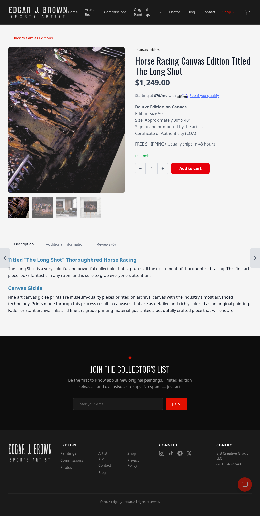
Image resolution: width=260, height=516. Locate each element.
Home (73, 12)
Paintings (68, 453)
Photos (175, 12)
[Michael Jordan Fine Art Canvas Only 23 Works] (255, 258)
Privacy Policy (133, 463)
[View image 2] (42, 207)
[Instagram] (161, 453)
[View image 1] (18, 207)
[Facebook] (180, 453)
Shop (226, 12)
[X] (189, 453)
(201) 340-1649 (228, 464)
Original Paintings (142, 12)
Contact (208, 12)
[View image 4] (90, 207)
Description (24, 243)
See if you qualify (204, 95)
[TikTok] (170, 453)
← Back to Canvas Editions (30, 38)
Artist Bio (89, 12)
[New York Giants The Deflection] (5, 258)
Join (176, 403)
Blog (191, 12)
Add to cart (190, 168)
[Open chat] (245, 484)
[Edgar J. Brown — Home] (38, 12)
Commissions (115, 12)
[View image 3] (66, 207)
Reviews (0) (106, 244)
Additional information (65, 244)
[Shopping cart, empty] (247, 12)
